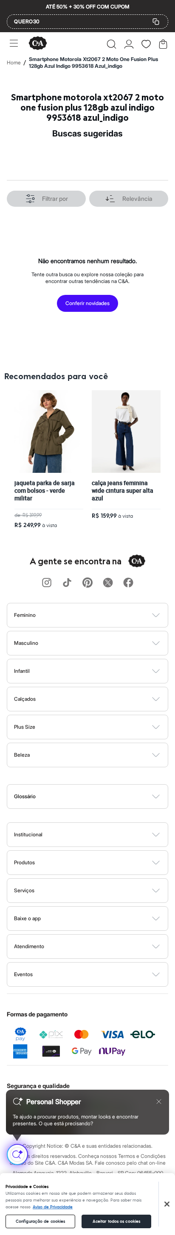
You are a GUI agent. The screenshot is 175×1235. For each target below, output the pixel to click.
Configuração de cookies (40, 1221)
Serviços (24, 890)
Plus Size (24, 727)
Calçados (25, 699)
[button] (111, 44)
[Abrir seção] (101, 615)
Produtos (24, 862)
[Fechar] (167, 1204)
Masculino (26, 643)
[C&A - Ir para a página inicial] (38, 44)
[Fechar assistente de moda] (158, 1101)
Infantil (22, 671)
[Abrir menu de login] (129, 44)
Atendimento (29, 946)
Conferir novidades (87, 303)
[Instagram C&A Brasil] (47, 583)
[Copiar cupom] (156, 22)
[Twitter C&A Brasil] (108, 583)
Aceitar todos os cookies (116, 1221)
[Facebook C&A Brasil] (128, 583)
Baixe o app (27, 918)
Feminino (25, 615)
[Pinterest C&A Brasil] (87, 583)
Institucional (28, 834)
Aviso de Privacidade (53, 1207)
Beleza (22, 755)
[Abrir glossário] (98, 796)
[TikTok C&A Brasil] (67, 583)
